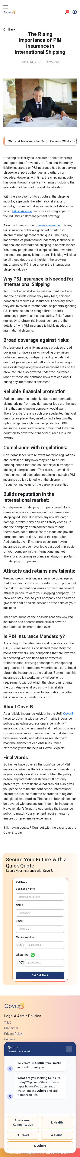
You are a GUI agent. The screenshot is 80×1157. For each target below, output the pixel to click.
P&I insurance (22, 211)
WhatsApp (22, 954)
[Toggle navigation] (6, 7)
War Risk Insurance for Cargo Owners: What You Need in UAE (40, 141)
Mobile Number (25, 937)
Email (19, 921)
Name (19, 905)
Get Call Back (40, 975)
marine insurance (48, 225)
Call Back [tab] (21, 882)
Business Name (25, 888)
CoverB (68, 714)
